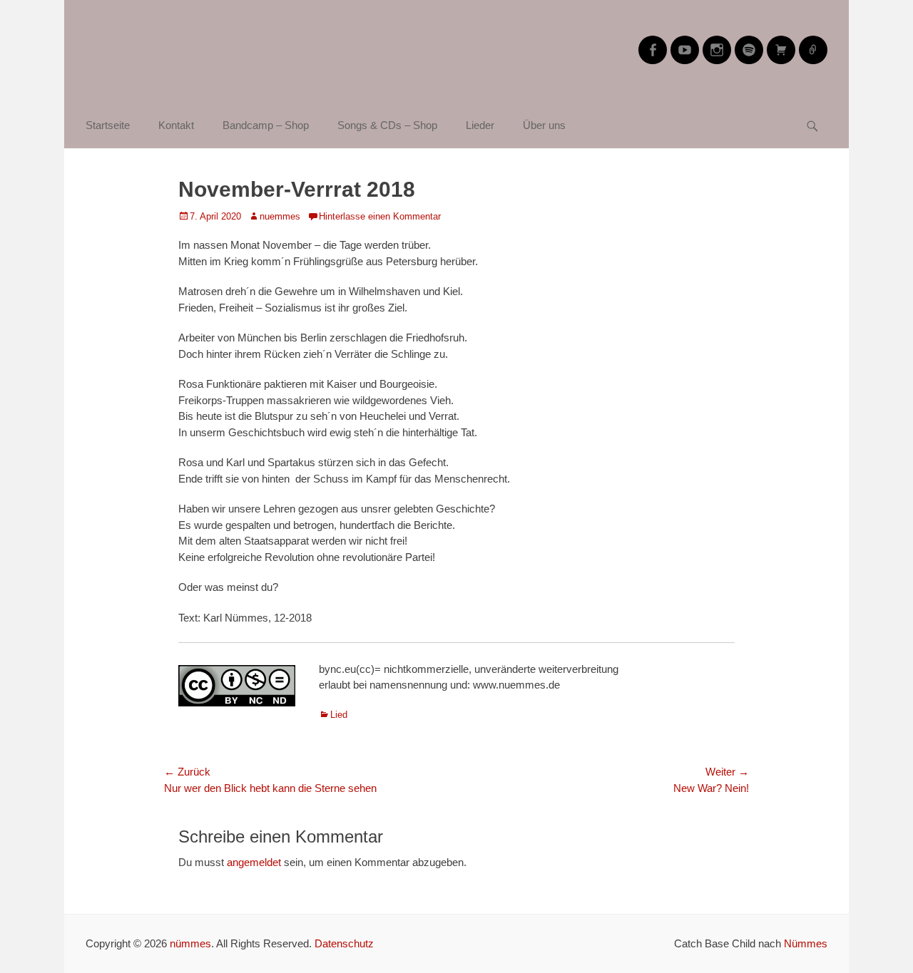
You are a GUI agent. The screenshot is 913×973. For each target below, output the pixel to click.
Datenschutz (344, 943)
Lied (338, 714)
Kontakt (176, 125)
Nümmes (805, 943)
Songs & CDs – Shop (387, 125)
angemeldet (254, 862)
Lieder (480, 125)
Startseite (108, 125)
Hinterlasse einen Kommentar (380, 216)
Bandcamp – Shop (266, 125)
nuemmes (280, 216)
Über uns (544, 125)
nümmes (190, 943)
